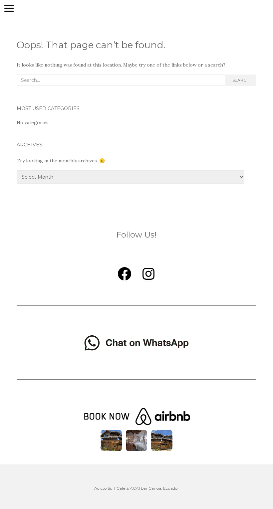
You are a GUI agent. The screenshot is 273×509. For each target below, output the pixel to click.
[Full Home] (111, 440)
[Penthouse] (136, 440)
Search (240, 80)
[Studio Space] (161, 440)
